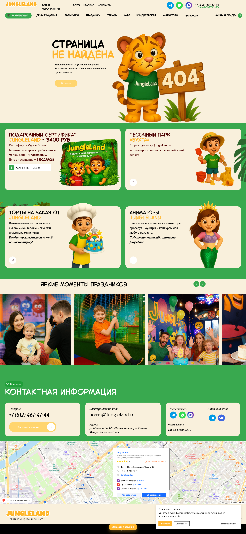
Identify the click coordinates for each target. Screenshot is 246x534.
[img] (188, 5)
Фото (76, 5)
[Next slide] (203, 284)
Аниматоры (170, 15)
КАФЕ (127, 15)
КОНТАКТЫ (104, 5)
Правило (88, 5)
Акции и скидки (225, 15)
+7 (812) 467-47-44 (29, 414)
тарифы (112, 15)
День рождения (46, 15)
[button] (208, 7)
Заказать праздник (123, 527)
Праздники (93, 15)
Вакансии (191, 15)
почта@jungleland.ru (112, 414)
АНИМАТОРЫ (145, 215)
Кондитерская (146, 15)
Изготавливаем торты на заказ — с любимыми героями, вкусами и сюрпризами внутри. (30, 232)
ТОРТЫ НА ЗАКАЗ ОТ (34, 215)
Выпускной (72, 15)
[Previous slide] (196, 284)
